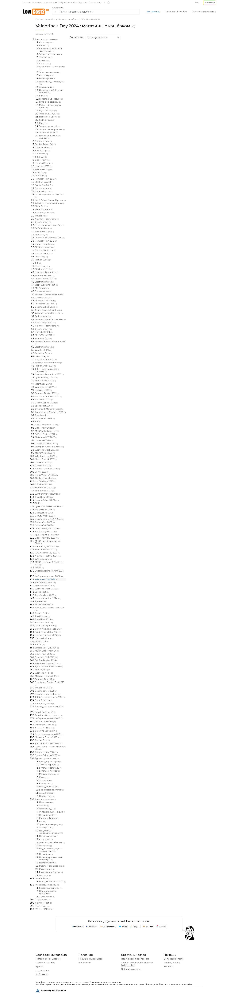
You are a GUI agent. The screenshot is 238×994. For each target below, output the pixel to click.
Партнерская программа (204, 11)
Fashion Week (43, 260)
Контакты (169, 966)
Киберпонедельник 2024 (49, 576)
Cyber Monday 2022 (46, 377)
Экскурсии (45, 780)
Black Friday (42, 160)
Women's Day (43, 338)
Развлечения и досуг (51, 872)
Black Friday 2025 (44, 703)
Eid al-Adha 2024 (44, 604)
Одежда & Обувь (49, 114)
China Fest (41, 206)
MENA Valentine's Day (47, 431)
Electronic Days (43, 209)
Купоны (83, 2)
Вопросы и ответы (174, 958)
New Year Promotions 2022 (49, 374)
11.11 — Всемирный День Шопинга (47, 370)
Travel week (42, 415)
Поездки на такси (49, 786)
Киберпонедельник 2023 (49, 447)
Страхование (47, 896)
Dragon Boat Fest (45, 244)
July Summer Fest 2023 (47, 494)
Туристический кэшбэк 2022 (50, 412)
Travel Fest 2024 (44, 619)
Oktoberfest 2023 (45, 522)
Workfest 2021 (43, 350)
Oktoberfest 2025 (45, 525)
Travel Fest (41, 216)
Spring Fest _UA (44, 406)
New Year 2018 (43, 166)
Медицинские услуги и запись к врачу (50, 849)
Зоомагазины (47, 87)
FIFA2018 (41, 175)
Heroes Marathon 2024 (47, 598)
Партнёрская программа (135, 958)
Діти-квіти (41, 601)
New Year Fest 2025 (46, 657)
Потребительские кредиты (48, 892)
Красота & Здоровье (51, 99)
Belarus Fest (42, 613)
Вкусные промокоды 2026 (49, 734)
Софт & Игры (47, 120)
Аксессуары (46, 75)
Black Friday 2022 (45, 428)
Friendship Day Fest (46, 304)
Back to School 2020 (46, 307)
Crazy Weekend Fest (46, 285)
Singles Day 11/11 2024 (47, 648)
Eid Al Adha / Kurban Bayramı (50, 200)
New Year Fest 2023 (46, 443)
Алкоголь (45, 63)
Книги (43, 95)
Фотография (46, 827)
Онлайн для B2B (48, 815)
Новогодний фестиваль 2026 (49, 707)
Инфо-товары (43, 899)
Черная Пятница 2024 (48, 635)
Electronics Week (44, 247)
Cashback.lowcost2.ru (45, 19)
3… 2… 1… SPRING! (45, 728)
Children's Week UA (45, 478)
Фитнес (44, 805)
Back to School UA (45, 250)
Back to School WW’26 (47, 755)
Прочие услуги (47, 862)
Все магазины (153, 11)
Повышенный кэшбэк (90, 958)
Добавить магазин (131, 969)
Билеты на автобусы (50, 768)
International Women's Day (50, 225)
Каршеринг (46, 783)
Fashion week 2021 (45, 366)
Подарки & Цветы (49, 117)
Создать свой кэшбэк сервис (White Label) (137, 963)
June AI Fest (42, 740)
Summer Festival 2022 (47, 393)
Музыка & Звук (48, 110)
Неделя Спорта (44, 163)
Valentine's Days (44, 231)
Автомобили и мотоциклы (52, 67)
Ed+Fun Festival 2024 (47, 660)
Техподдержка (172, 962)
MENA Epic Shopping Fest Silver (48, 542)
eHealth (44, 60)
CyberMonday (43, 222)
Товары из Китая (49, 132)
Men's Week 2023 (45, 453)
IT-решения (46, 802)
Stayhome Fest (43, 269)
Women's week (44, 673)
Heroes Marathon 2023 (47, 468)
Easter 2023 (42, 472)
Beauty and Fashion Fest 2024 (49, 608)
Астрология (46, 839)
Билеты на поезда (49, 771)
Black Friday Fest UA (46, 531)
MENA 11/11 (41, 641)
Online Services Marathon (48, 310)
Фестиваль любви (45, 721)
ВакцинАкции (43, 291)
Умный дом (46, 57)
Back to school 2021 (46, 359)
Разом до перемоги (46, 625)
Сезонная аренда (49, 764)
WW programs (43, 559)
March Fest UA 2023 (46, 459)
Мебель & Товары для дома (50, 106)
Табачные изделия (49, 72)
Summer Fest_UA (45, 679)
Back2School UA (44, 513)
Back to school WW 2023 (48, 396)
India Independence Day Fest (49, 195)
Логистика (45, 845)
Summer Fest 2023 (45, 487)
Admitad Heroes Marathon (49, 203)
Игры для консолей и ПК (52, 881)
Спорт (43, 123)
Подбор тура (47, 796)
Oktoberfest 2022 (45, 418)
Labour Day (42, 356)
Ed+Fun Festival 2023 (46, 549)
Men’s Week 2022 (45, 380)
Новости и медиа (49, 836)
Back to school (43, 141)
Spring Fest (42, 592)
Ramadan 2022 (43, 390)
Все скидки (84, 962)
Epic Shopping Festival (47, 534)
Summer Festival (45, 275)
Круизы (44, 777)
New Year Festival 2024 (48, 556)
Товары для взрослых (50, 54)
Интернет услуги (45, 799)
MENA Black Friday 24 (47, 651)
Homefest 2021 (44, 332)
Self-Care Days (43, 228)
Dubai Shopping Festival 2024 (49, 572)
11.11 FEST (41, 157)
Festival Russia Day (45, 144)
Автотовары (46, 42)
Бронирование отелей (51, 790)
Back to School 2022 (46, 403)
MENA (39, 567)
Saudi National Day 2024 (48, 632)
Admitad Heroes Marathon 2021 (50, 342)
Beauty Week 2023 (45, 516)
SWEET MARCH (44, 909)
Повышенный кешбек (176, 11)
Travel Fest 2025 (44, 688)
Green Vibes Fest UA (46, 731)
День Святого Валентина (49, 666)
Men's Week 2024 (45, 585)
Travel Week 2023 (45, 509)
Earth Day (41, 172)
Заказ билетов (47, 793)
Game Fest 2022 (44, 440)
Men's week (42, 288)
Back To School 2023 (47, 500)
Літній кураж (42, 616)
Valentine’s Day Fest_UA (48, 663)
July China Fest (43, 147)
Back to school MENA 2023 (49, 519)
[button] (209, 3)
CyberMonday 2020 (46, 278)
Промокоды (95, 2)
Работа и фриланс (49, 818)
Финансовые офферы (47, 885)
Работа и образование (52, 866)
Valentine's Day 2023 (46, 456)
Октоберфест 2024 (46, 595)
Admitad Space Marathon (48, 362)
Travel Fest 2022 (44, 399)
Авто (42, 821)
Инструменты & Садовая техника (51, 91)
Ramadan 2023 (43, 462)
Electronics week (44, 182)
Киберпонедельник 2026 (49, 718)
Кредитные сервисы (50, 888)
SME (38, 503)
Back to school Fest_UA (47, 694)
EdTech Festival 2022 (46, 434)
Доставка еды (47, 808)
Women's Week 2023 (47, 450)
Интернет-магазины (46, 39)
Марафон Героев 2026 (47, 737)
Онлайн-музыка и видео (52, 812)
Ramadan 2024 (43, 465)
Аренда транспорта (50, 761)
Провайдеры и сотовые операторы (51, 858)
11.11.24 (40, 644)
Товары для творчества (52, 129)
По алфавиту (57, 7)
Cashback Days (43, 353)
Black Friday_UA (44, 700)
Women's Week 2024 (47, 589)
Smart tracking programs (49, 715)
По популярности (97, 37)
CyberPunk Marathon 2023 (49, 506)
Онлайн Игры (42, 878)
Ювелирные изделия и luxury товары (50, 49)
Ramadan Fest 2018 (46, 179)
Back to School (44, 253)
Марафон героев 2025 (47, 676)
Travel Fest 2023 (44, 497)
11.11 (38, 263)
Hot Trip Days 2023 (45, 481)
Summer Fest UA (44, 490)
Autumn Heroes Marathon (49, 313)
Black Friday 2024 (45, 654)
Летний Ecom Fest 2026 (48, 743)
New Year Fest (43, 903)
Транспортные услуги (51, 824)
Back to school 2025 (46, 691)
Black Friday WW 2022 (47, 424)
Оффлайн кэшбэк (68, 2)
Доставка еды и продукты (52, 82)
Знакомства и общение (52, 842)
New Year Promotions (47, 219)
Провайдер (46, 854)
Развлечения (46, 869)
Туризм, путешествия (47, 758)
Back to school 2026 (46, 752)
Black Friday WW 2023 (47, 546)
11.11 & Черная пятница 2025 (50, 697)
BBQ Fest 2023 (43, 484)
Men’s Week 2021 (45, 335)
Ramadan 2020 (43, 297)
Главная (26, 2)
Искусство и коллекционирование (51, 832)
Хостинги (45, 875)
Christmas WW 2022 (46, 437)
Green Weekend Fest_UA (48, 629)
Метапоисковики (49, 774)
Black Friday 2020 (45, 322)
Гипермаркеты (47, 78)
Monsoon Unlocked (45, 300)
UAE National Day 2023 (47, 553)
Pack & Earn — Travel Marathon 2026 (50, 747)
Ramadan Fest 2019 (46, 241)
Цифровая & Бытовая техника (49, 136)
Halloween (41, 153)
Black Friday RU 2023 (47, 538)
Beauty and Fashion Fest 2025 (49, 683)
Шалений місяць (44, 638)
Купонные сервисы (50, 102)
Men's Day (41, 234)
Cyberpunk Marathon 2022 (49, 409)
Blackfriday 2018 (44, 212)
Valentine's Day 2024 (90, 19)
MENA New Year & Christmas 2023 (49, 563)
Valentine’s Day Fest (46, 724)
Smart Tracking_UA (45, 712)
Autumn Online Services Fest (50, 319)
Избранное (42, 974)
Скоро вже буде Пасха (47, 528)
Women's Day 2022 (46, 387)
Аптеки (44, 45)
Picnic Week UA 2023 (46, 475)
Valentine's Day (43, 169)
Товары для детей (50, 126)
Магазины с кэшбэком (44, 2)
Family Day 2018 (44, 185)
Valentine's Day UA (45, 582)
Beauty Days (42, 150)
